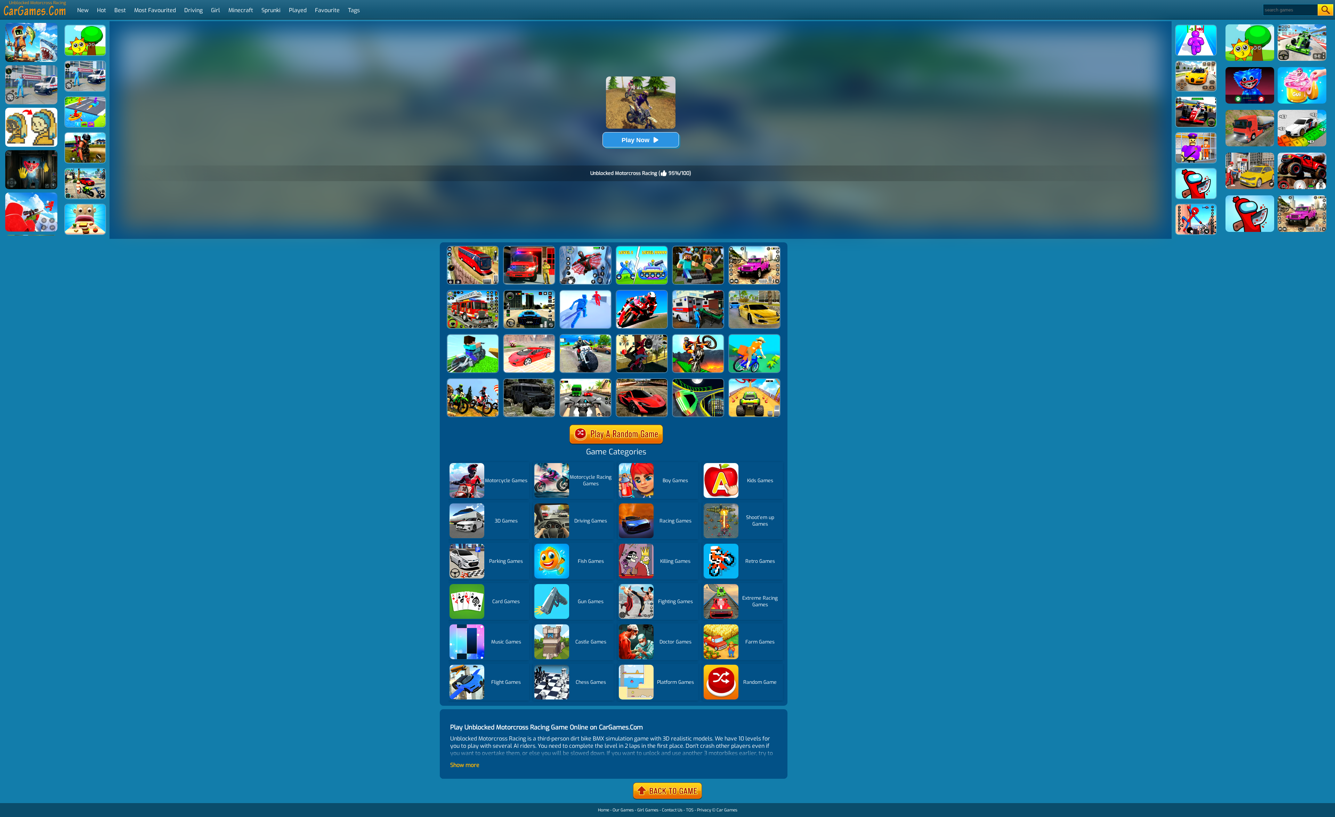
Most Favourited (155, 10)
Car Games (727, 810)
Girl (215, 10)
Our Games (623, 810)
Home (603, 810)
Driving (193, 10)
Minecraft (240, 10)
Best (120, 10)
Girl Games (647, 810)
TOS (690, 810)
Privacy (704, 810)
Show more (464, 765)
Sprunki (271, 10)
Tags (354, 10)
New (83, 10)
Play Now (635, 140)
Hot (101, 10)
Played (298, 10)
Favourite (327, 10)
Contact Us (672, 810)
